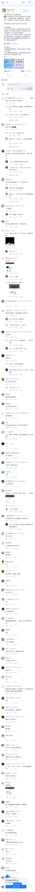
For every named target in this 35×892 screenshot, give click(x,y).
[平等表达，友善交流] (20, 85)
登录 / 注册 (16, 886)
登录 (29, 2)
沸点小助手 (10, 10)
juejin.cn (15, 43)
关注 (25, 10)
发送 (30, 88)
